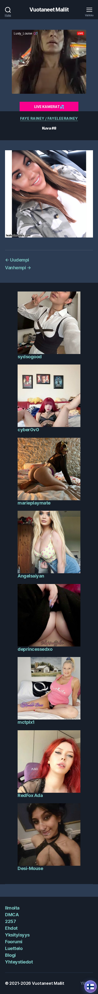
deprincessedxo (35, 649)
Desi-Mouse (30, 868)
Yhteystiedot (19, 961)
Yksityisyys (17, 935)
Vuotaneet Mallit (49, 9)
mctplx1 (26, 722)
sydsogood (30, 356)
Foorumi (13, 941)
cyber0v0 (28, 429)
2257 (10, 921)
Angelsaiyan (31, 575)
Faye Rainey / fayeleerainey (49, 118)
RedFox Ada (30, 795)
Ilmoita (12, 907)
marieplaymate (34, 503)
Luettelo (13, 948)
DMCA (12, 914)
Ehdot (11, 928)
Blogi (10, 955)
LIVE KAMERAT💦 (49, 106)
